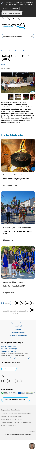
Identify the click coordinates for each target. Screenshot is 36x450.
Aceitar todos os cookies (12, 13)
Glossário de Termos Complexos (11, 416)
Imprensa (26, 51)
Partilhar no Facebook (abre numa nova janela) (32, 303)
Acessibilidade (6, 419)
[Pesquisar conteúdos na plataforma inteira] (31, 36)
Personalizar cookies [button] (10, 8)
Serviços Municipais (24, 413)
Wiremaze (31, 431)
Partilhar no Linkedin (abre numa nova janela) (27, 303)
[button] (10, 97)
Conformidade (17, 419)
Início (3, 51)
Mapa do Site (5, 410)
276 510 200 (12, 351)
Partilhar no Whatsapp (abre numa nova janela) (22, 303)
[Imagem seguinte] (31, 83)
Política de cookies (25, 4)
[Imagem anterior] (5, 83)
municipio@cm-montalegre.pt (18, 358)
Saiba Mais (8, 369)
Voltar (7, 303)
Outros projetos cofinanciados (14, 400)
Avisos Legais (27, 422)
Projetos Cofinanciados (8, 425)
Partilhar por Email (32, 310)
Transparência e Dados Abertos (11, 422)
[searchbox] (18, 36)
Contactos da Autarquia (9, 413)
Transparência (14, 51)
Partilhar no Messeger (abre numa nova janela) (17, 303)
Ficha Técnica (15, 410)
